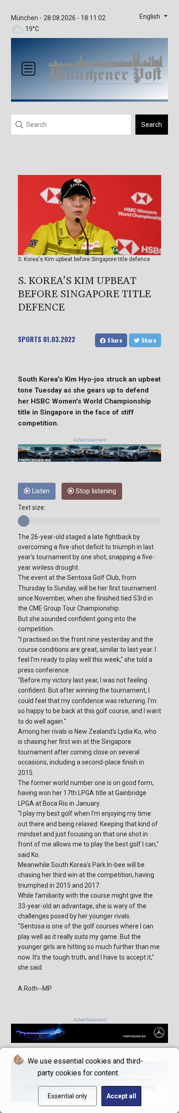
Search (151, 124)
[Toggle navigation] (28, 69)
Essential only (67, 1096)
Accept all (121, 1096)
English (151, 17)
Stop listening (95, 491)
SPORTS (29, 339)
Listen (40, 491)
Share (114, 340)
